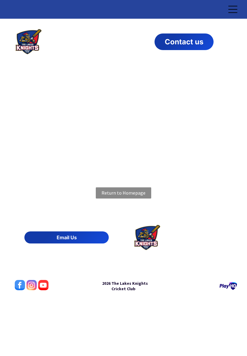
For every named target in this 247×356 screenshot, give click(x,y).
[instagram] (32, 286)
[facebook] (20, 286)
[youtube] (43, 286)
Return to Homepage (123, 193)
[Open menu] (232, 9)
